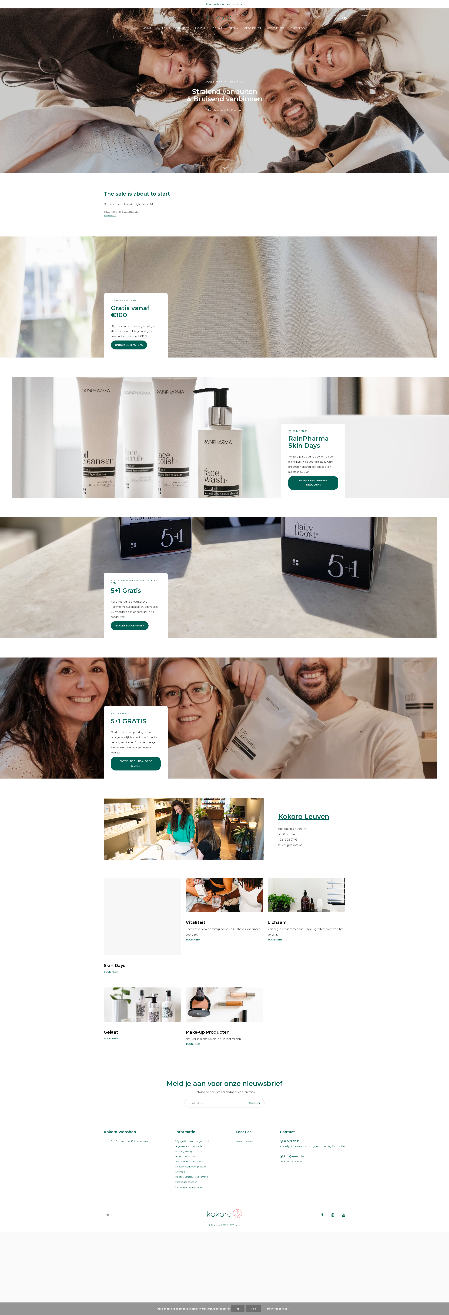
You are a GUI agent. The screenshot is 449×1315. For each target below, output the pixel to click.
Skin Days (163, 28)
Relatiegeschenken (186, 1181)
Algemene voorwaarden (189, 1146)
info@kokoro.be (294, 1156)
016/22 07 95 (291, 1141)
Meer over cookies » (278, 1308)
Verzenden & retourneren (189, 1161)
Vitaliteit (182, 28)
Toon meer (111, 971)
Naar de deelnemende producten (313, 483)
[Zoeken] (335, 17)
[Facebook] (322, 1215)
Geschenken (252, 28)
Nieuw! (146, 28)
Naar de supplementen (129, 625)
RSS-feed (235, 1225)
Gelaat (217, 28)
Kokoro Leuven (244, 1141)
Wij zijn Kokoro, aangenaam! (192, 1141)
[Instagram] (332, 1215)
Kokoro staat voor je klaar (190, 1166)
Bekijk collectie (110, 215)
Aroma (233, 28)
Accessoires (275, 28)
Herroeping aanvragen (188, 1187)
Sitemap (180, 1171)
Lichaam (200, 28)
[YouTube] (343, 1215)
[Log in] (327, 17)
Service (315, 17)
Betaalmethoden (185, 1156)
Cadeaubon (299, 28)
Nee (254, 1308)
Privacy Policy (183, 1151)
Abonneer (254, 1103)
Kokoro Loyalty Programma (191, 1176)
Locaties (244, 1132)
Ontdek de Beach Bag (129, 344)
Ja (238, 1308)
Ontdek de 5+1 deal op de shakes (135, 763)
